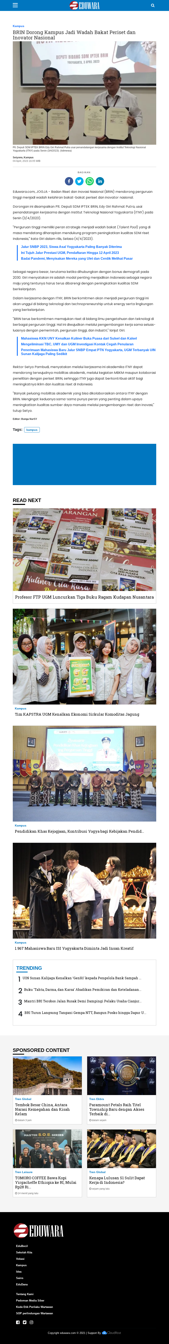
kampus (32, 429)
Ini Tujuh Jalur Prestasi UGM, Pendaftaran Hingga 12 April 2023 (70, 253)
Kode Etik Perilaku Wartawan (34, 1306)
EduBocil (22, 1246)
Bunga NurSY (29, 419)
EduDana (22, 1284)
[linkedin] (100, 181)
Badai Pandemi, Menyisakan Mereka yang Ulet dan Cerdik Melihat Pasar (77, 258)
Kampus (18, 26)
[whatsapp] (89, 181)
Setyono (17, 157)
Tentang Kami (25, 1294)
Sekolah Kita (24, 1252)
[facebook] (69, 181)
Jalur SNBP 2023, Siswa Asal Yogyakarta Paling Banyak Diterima (71, 247)
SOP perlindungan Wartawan (34, 1313)
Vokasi (20, 1258)
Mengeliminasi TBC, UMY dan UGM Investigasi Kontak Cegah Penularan (77, 344)
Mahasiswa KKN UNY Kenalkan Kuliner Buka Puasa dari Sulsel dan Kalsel (79, 338)
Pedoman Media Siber (30, 1300)
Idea (18, 1271)
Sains (19, 1278)
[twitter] (79, 181)
